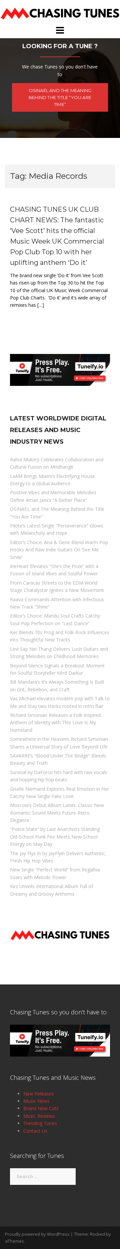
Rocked (97, 1234)
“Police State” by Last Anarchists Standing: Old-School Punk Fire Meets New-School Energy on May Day (55, 836)
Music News (36, 1101)
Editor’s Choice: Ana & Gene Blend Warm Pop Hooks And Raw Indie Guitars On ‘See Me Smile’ (59, 549)
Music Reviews (39, 1116)
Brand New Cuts (41, 1108)
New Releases (38, 1093)
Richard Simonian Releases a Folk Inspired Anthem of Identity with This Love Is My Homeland (55, 722)
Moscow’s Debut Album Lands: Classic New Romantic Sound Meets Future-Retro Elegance (57, 812)
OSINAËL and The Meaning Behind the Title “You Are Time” (60, 97)
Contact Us (35, 1131)
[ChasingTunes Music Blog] (60, 12)
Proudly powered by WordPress (37, 1234)
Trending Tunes (40, 1123)
